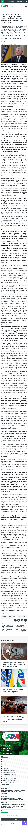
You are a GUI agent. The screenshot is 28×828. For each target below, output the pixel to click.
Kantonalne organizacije (10, 778)
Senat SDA (6, 768)
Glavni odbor (6, 762)
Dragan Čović (19, 616)
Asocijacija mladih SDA (9, 770)
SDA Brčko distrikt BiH (9, 782)
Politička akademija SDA (9, 774)
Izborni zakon (12, 616)
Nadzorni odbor (7, 766)
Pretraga (14, 819)
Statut (4, 760)
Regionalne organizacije (9, 780)
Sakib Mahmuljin (8, 618)
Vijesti (3, 12)
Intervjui (8, 12)
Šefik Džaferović (5, 616)
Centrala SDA (7, 776)
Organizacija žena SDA (9, 772)
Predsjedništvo (7, 764)
